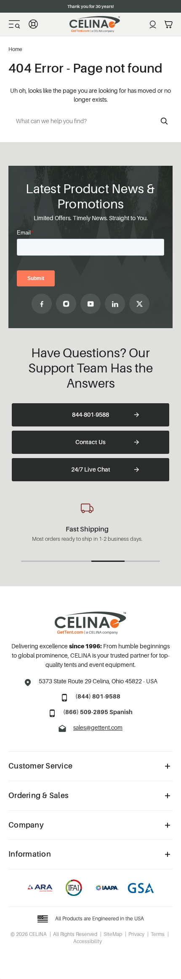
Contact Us (90, 441)
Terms (158, 934)
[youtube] (90, 304)
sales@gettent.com (97, 727)
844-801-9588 (90, 414)
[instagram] (66, 304)
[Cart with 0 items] (169, 24)
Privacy (136, 934)
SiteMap (113, 934)
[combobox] (90, 121)
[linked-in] (115, 304)
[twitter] (139, 304)
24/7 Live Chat (90, 469)
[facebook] (42, 304)
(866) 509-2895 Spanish (98, 711)
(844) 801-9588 (97, 696)
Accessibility (87, 941)
